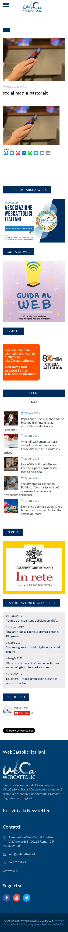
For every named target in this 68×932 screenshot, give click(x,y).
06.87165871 (17, 862)
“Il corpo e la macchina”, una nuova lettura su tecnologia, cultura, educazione (32, 665)
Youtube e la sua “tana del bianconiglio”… (32, 620)
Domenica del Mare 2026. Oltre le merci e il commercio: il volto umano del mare (41, 510)
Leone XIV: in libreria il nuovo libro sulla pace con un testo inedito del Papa (39, 467)
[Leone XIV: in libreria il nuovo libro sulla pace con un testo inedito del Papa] (11, 464)
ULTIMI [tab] (34, 393)
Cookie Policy (20, 924)
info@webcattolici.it (21, 854)
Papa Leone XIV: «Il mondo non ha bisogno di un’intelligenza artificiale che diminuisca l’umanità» (34, 424)
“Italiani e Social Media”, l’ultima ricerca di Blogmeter (32, 634)
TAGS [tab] (34, 401)
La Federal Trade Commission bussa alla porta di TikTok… (31, 681)
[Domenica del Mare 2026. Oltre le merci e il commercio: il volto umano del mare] (11, 506)
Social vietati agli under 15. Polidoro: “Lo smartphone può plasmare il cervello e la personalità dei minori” (32, 489)
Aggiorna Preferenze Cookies (47, 924)
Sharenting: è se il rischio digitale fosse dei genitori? (33, 649)
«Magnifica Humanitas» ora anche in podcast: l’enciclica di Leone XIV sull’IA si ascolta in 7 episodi (32, 447)
